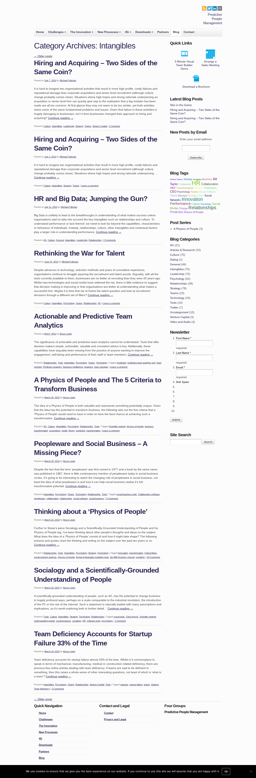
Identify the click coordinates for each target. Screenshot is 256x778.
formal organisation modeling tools (92, 557)
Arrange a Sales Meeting (210, 63)
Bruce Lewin (66, 334)
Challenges (57, 32)
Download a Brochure (196, 86)
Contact (189, 32)
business (207, 179)
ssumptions (54, 430)
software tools (93, 621)
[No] (251, 771)
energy (192, 195)
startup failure (136, 684)
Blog (176, 32)
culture (195, 203)
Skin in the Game (181, 105)
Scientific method (117, 426)
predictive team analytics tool (141, 363)
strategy (187, 179)
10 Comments (153, 557)
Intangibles (57, 126)
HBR (172, 187)
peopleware (39, 498)
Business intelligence (73, 367)
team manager (101, 367)
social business (96, 498)
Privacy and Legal (115, 719)
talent (173, 195)
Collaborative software (149, 494)
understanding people (44, 621)
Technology (101, 363)
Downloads (144, 32)
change (183, 208)
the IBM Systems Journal (122, 557)
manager (183, 195)
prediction (121, 363)
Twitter (174, 307)
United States (176, 179)
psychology (107, 621)
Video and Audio (180, 321)
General (60, 240)
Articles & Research (182, 250)
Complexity (185, 184)
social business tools (127, 494)
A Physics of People (186, 228)
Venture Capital (99, 126)
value (200, 195)
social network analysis (45, 557)
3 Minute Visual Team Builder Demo (184, 65)
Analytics (88, 367)
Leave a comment (89, 185)
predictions (210, 188)
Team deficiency (42, 689)
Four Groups (39, 15)
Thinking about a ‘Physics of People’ (90, 511)
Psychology (69, 303)
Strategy (79, 126)
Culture (47, 126)
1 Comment (114, 126)
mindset (155, 684)
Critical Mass (150, 553)
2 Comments (109, 240)
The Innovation (81, 32)
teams (147, 684)
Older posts (43, 56)
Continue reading (60, 118)
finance (199, 187)
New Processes (109, 32)
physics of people (135, 426)
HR (84, 621)
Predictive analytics (52, 367)
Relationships (95, 240)
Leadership (68, 126)
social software (80, 498)
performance (180, 203)
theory (72, 430)
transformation (93, 430)
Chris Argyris (132, 616)
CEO (173, 191)
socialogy (140, 557)
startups (124, 684)
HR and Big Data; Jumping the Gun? (90, 198)
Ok (226, 771)
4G (128, 32)
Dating (174, 259)
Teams (88, 126)
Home (40, 32)
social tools (119, 616)
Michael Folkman (68, 80)
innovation (123, 553)
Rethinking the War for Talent (79, 253)
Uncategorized (179, 312)
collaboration (52, 498)
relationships (66, 498)
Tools (60, 363)
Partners (163, 32)
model (64, 430)
